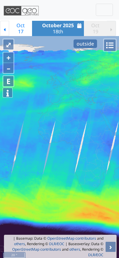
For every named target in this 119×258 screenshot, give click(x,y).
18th (58, 28)
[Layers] (110, 45)
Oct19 (95, 28)
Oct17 (20, 28)
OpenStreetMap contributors (71, 238)
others (19, 243)
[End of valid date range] (111, 28)
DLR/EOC (56, 243)
